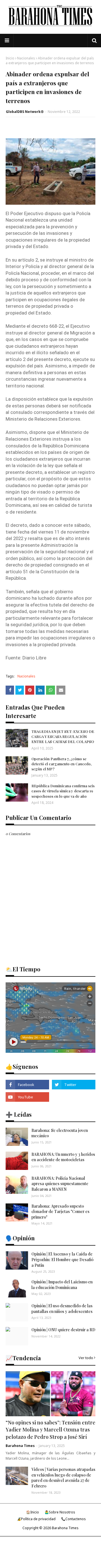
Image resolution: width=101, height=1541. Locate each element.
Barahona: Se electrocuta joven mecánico (59, 1133)
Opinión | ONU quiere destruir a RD (63, 1329)
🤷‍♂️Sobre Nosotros (60, 1512)
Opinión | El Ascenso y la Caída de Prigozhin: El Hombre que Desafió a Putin (62, 1259)
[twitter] (73, 1084)
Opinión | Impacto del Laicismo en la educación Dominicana (62, 1284)
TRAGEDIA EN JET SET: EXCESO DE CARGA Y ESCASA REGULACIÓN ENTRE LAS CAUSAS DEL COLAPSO (62, 736)
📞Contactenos (73, 1519)
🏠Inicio (32, 1512)
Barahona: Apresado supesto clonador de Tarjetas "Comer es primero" (60, 1211)
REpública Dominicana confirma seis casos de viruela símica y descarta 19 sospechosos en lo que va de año (63, 790)
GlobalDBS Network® (25, 111)
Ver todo (86, 1357)
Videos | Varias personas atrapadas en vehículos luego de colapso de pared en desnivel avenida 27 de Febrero (63, 1478)
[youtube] (27, 1097)
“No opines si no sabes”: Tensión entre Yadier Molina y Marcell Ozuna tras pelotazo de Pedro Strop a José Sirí (50, 1429)
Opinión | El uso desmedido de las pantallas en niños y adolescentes (62, 1308)
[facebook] (27, 1084)
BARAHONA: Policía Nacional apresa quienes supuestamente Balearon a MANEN (59, 1184)
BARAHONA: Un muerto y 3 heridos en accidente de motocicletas (63, 1157)
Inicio (10, 58)
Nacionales (26, 58)
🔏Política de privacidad (36, 1519)
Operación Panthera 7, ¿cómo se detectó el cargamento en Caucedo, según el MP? (61, 763)
